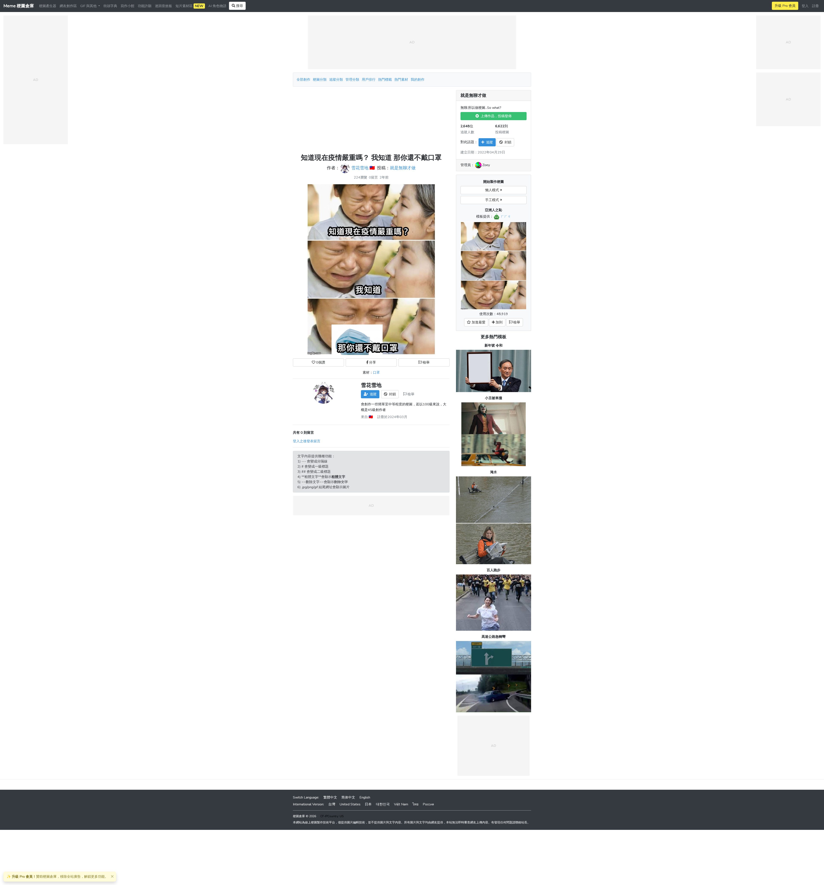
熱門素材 (401, 79)
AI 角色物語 (217, 6)
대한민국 (383, 804)
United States (349, 804)
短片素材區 (189, 6)
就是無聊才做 (403, 168)
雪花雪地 (359, 168)
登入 (805, 6)
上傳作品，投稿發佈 (495, 116)
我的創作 (417, 79)
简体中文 (348, 797)
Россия (428, 804)
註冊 (815, 6)
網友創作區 (68, 6)
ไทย (415, 804)
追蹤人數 (467, 132)
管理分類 (352, 79)
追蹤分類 (336, 79)
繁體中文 (330, 797)
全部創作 (303, 79)
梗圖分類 (320, 79)
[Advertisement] (371, 120)
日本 (368, 804)
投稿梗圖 (502, 132)
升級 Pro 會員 (785, 5)
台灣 (331, 804)
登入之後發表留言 (306, 441)
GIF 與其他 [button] (88, 6)
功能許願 (144, 6)
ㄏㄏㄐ (506, 216)
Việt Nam (401, 804)
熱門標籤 (385, 79)
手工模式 (493, 200)
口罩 (376, 372)
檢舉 (426, 362)
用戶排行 (369, 79)
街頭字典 (110, 6)
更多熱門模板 (493, 337)
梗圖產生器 (47, 6)
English (364, 797)
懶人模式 (493, 190)
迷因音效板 (163, 6)
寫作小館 (127, 6)
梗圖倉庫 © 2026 (304, 816)
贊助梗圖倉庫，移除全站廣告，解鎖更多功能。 (57, 876)
